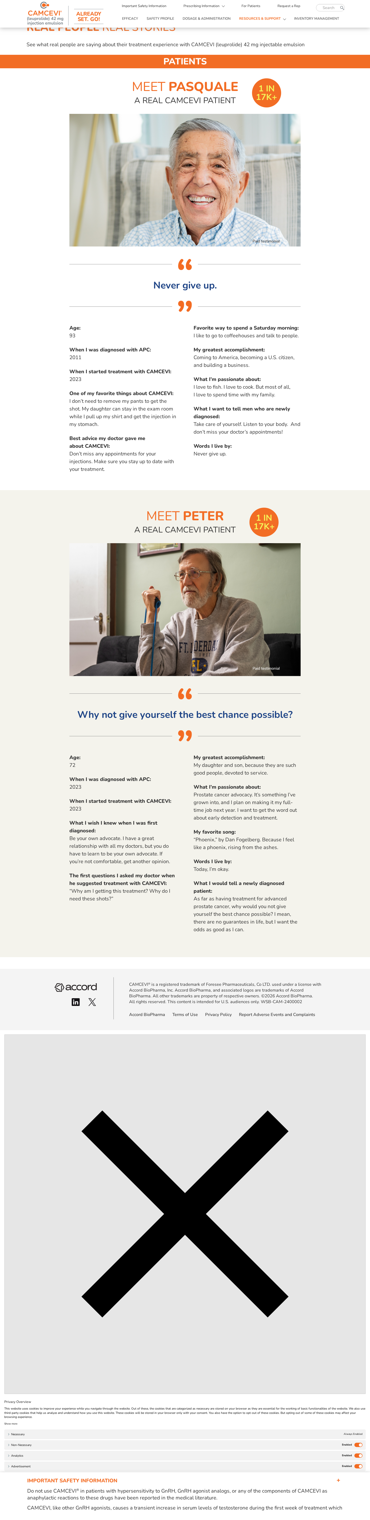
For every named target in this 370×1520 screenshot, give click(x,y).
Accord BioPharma (147, 1014)
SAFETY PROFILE (160, 18)
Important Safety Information (144, 6)
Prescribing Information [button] (201, 6)
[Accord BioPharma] (75, 987)
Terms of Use (185, 1014)
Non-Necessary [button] (21, 1445)
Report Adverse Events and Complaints (277, 1014)
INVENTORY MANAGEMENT (316, 18)
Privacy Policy (218, 1014)
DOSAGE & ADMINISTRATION (207, 18)
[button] (10, 1424)
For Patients (251, 6)
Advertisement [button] (21, 1466)
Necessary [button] (18, 1434)
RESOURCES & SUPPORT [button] (260, 18)
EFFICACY (130, 18)
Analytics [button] (17, 1456)
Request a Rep (289, 6)
